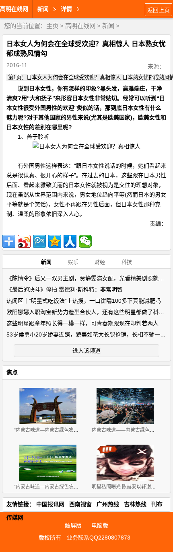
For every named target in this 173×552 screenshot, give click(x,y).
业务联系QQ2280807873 (98, 537)
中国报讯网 (50, 504)
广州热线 (108, 504)
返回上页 (158, 10)
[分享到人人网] (70, 241)
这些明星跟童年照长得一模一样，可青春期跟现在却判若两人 (82, 323)
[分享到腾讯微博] (39, 241)
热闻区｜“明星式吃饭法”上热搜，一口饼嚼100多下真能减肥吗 (83, 301)
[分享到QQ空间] (54, 241)
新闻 (108, 26)
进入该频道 (86, 350)
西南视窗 (80, 504)
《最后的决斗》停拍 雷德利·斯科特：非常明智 (64, 289)
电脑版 (99, 525)
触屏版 (73, 525)
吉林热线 (135, 504)
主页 (52, 26)
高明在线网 (14, 9)
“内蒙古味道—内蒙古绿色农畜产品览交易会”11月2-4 (70, 430)
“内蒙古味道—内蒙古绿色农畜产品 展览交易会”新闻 (69, 487)
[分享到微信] (85, 241)
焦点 (12, 372)
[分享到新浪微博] (24, 241)
